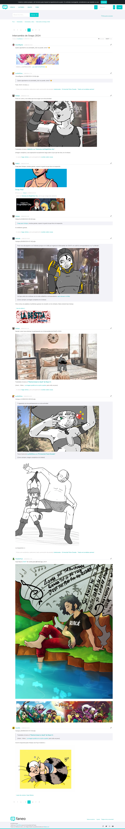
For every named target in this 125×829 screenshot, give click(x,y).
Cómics (12, 7)
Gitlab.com (46, 827)
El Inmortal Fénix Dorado (69, 89)
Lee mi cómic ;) (20, 308)
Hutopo (17, 96)
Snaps (30, 7)
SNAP (25, 562)
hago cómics (25, 157)
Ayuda (98, 819)
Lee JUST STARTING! (38, 67)
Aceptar (103, 2)
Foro (37, 7)
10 (32, 30)
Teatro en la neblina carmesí (86, 89)
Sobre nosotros (91, 819)
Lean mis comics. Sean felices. (25, 795)
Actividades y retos (29, 22)
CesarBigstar (20, 38)
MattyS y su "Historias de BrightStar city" (41, 149)
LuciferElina (18, 73)
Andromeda (57, 89)
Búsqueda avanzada (107, 16)
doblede (17, 238)
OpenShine (19, 825)
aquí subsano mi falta (63, 296)
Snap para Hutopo (22, 223)
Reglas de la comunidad (107, 819)
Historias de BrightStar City (30, 196)
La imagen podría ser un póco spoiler (35, 385)
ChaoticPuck (19, 559)
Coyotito (17, 728)
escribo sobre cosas (47, 157)
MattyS (17, 163)
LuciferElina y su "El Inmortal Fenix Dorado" (41, 454)
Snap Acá (19, 189)
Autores (21, 7)
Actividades (20, 22)
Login (119, 7)
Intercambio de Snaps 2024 (43, 22)
